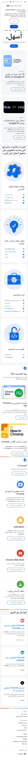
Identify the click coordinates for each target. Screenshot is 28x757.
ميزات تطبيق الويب (9, 197)
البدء (14, 26)
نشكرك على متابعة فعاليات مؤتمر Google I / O (14, 122)
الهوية (6, 254)
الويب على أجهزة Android (11, 200)
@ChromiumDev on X (22, 736)
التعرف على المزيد (18, 89)
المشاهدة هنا (19, 137)
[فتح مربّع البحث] (13, 2)
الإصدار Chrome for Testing (12, 311)
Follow (22, 670)
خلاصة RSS (24, 743)
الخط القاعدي (8, 354)
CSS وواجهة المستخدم (10, 251)
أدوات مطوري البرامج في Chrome (13, 300)
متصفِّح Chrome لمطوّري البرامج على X (14, 689)
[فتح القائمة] (25, 2)
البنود (26, 750)
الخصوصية (21, 750)
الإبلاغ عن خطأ (24, 714)
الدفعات (6, 257)
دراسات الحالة (24, 725)
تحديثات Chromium (22, 722)
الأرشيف (25, 727)
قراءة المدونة (21, 417)
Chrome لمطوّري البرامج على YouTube (14, 626)
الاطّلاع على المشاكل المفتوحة (21, 716)
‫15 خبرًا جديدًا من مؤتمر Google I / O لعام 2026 (14, 75)
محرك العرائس (8, 306)
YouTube (25, 739)
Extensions (8, 203)
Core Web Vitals (10, 249)
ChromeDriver (9, 308)
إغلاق (14, 21)
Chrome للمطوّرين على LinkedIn (20, 741)
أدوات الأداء (7, 303)
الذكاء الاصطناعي (8, 195)
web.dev (8, 357)
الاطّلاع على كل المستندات (16, 505)
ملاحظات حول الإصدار (19, 453)
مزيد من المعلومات (20, 640)
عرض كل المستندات (19, 473)
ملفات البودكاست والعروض (22, 730)
